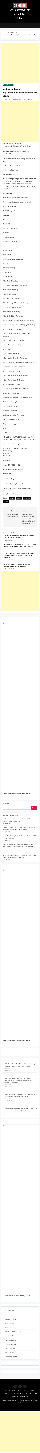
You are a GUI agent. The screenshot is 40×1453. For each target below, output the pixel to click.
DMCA (26, 1393)
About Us (7, 1391)
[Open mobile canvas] (2, 26)
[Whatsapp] (25, 1386)
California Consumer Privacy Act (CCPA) (23, 1391)
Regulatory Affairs (10, 1348)
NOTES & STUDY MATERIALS (14, 1331)
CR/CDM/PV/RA (8, 84)
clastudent (7, 99)
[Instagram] (20, 1386)
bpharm (12, 498)
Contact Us (5, 1393)
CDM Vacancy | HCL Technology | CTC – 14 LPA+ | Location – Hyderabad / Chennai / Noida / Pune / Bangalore (19, 555)
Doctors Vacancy (10, 1315)
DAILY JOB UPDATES (16, 1393)
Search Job (15, 1396)
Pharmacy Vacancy (10, 1344)
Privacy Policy (34, 1393)
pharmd (6, 501)
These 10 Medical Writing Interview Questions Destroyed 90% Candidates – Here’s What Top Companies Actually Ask (19, 847)
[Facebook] (15, 1386)
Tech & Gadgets (9, 1352)
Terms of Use (24, 1396)
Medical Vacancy (10, 1327)
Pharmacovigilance (10, 1340)
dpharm (19, 498)
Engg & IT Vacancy (10, 1319)
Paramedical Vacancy (11, 1336)
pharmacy (27, 498)
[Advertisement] (20, 63)
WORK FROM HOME (11, 1357)
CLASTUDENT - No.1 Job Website (20, 14)
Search (6, 804)
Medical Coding (9, 1323)
